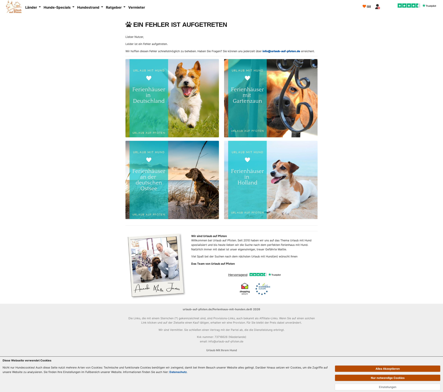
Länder (31, 7)
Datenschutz (178, 372)
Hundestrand (88, 7)
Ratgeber (114, 7)
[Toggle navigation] (385, 5)
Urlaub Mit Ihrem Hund (221, 350)
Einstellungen (387, 387)
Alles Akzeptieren (388, 368)
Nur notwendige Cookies (388, 378)
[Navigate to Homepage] (14, 7)
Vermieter (136, 7)
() (368, 6)
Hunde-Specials (57, 7)
